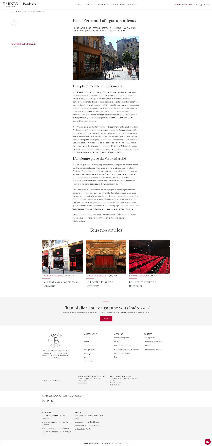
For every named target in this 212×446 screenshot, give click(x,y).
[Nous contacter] (208, 442)
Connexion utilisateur (152, 350)
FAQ (116, 357)
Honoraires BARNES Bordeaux (126, 350)
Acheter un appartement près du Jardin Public (55, 423)
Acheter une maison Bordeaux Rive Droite (89, 417)
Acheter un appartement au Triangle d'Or (56, 433)
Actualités (131, 4)
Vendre (93, 4)
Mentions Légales (121, 338)
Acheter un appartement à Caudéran (56, 428)
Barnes (123, 4)
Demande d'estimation (183, 4)
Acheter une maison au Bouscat (88, 426)
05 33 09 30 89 (82, 383)
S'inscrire (106, 319)
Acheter (79, 4)
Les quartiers (103, 4)
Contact (114, 4)
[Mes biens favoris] (197, 4)
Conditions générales (123, 346)
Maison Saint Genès (83, 429)
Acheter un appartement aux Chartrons (53, 417)
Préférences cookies (122, 354)
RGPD (116, 342)
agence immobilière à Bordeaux (105, 218)
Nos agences (89, 354)
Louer (86, 4)
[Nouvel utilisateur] (201, 4)
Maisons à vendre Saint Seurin (87, 422)
